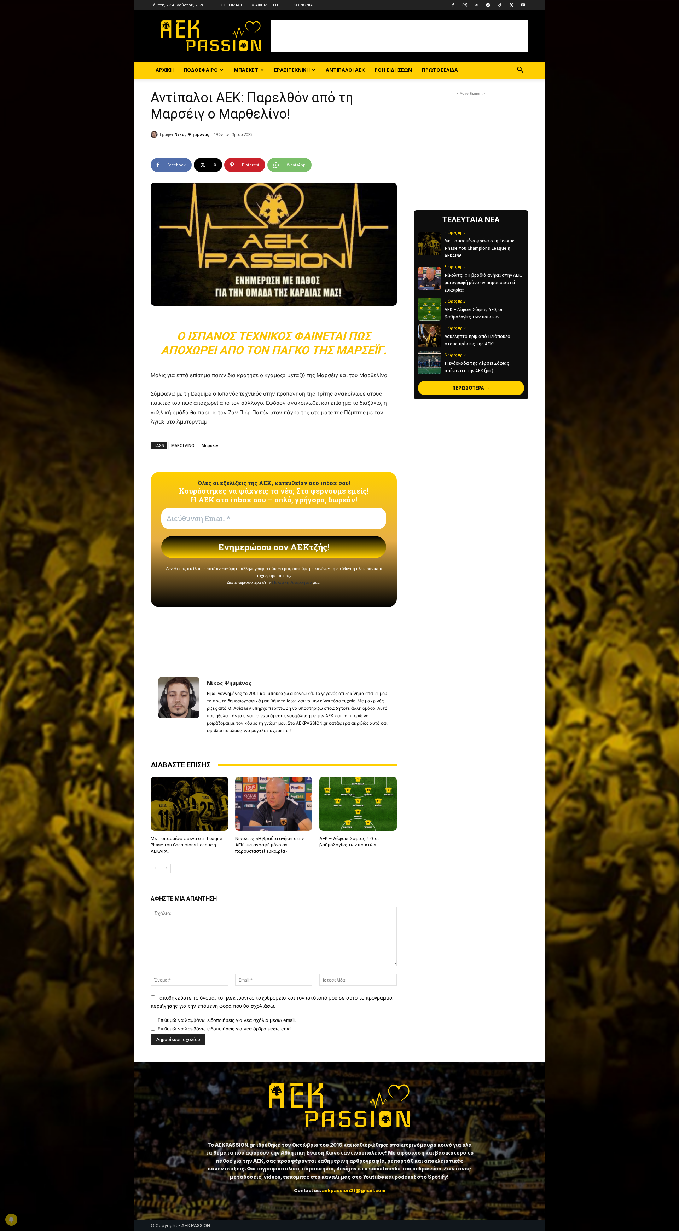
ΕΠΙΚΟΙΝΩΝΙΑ (300, 4)
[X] (511, 5)
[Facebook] (453, 5)
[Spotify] (488, 5)
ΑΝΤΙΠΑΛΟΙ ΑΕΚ (345, 70)
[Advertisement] (399, 36)
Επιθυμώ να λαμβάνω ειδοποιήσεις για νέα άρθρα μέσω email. (226, 1028)
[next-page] (166, 868)
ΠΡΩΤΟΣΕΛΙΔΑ (440, 70)
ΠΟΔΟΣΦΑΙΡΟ (201, 70)
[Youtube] (523, 5)
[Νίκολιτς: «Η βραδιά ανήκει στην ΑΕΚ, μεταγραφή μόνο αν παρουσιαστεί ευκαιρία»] (274, 804)
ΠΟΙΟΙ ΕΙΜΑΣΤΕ (230, 4)
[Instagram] (464, 5)
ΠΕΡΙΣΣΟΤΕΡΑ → (471, 388)
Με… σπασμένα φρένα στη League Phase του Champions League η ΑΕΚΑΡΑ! (186, 845)
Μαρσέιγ (210, 445)
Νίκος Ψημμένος (191, 134)
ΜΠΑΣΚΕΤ (246, 70)
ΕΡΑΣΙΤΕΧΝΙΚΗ (292, 70)
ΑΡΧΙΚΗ (165, 70)
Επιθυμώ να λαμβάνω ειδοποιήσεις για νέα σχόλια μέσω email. (227, 1020)
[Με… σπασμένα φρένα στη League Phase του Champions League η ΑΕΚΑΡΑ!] (189, 804)
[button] (519, 70)
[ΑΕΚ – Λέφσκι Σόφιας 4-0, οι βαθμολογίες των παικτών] (358, 804)
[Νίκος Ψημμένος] (155, 134)
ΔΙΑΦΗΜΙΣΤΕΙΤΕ (266, 4)
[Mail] (476, 5)
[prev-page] (155, 868)
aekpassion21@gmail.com (353, 1190)
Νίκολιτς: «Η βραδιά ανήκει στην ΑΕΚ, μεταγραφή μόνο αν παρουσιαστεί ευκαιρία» (269, 845)
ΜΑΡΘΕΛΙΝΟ (183, 445)
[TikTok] (499, 5)
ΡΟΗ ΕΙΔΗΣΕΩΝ (393, 70)
